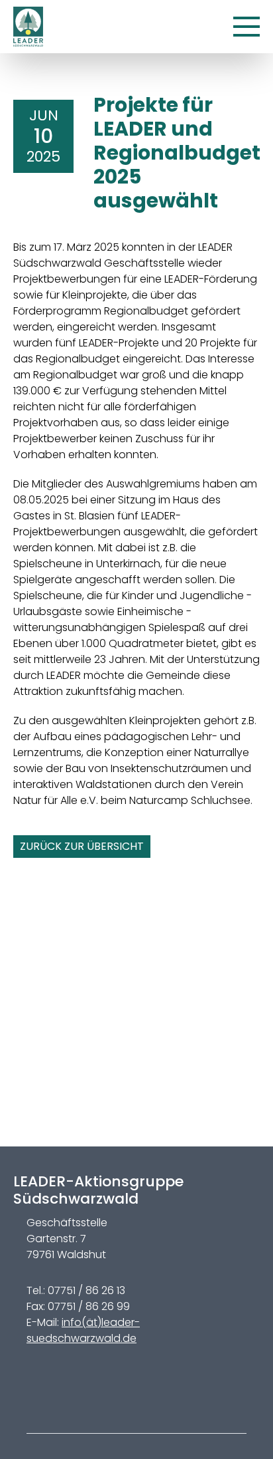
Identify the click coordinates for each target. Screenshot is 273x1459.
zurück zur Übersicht (82, 846)
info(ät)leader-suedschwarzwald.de (83, 1330)
